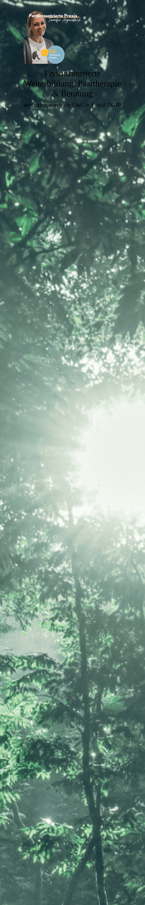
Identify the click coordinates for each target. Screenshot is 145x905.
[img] (72, 452)
